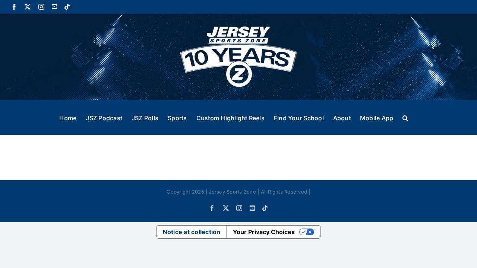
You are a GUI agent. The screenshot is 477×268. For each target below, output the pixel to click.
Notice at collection (192, 232)
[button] (405, 117)
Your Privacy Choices (264, 232)
